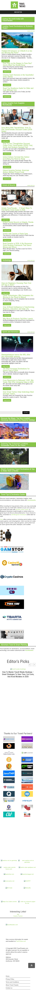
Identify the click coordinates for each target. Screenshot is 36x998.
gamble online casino (22, 509)
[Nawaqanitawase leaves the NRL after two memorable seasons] (17, 353)
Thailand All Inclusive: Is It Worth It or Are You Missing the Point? (16, 52)
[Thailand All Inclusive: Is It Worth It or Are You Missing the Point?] (17, 49)
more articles (31, 31)
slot (18, 914)
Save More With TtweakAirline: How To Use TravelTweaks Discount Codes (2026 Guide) (16, 129)
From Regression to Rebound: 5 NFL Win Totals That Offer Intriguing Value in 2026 (18, 381)
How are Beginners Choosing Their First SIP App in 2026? (16, 284)
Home (7, 976)
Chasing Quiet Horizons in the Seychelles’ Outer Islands (18, 76)
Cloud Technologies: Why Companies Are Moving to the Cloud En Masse (18, 296)
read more (5, 61)
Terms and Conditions (12, 982)
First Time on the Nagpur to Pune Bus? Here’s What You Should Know (17, 64)
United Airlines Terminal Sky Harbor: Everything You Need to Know (16, 158)
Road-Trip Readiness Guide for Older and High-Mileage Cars (18, 89)
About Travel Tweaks (12, 985)
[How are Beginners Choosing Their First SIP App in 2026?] (17, 281)
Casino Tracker (18, 916)
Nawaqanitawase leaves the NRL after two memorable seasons (15, 355)
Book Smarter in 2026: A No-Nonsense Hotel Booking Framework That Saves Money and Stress (17, 245)
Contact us (9, 988)
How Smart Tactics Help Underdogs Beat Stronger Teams (18, 393)
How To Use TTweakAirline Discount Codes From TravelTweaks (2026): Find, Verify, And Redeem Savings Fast (18, 145)
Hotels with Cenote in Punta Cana (15, 234)
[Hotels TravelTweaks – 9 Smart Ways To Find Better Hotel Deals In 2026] (17, 206)
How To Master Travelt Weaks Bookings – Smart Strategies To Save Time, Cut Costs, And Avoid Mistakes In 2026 (18, 674)
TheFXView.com (21, 941)
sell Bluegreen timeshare (18, 514)
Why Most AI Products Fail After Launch (18, 319)
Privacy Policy (10, 979)
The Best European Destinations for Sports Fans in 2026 (16, 370)
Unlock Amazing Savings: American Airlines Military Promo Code (16, 171)
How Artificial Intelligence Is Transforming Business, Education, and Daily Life (18, 308)
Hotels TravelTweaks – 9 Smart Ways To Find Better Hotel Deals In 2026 (16, 209)
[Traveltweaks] (18, 8)
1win (1, 519)
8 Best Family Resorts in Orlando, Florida (18, 222)
